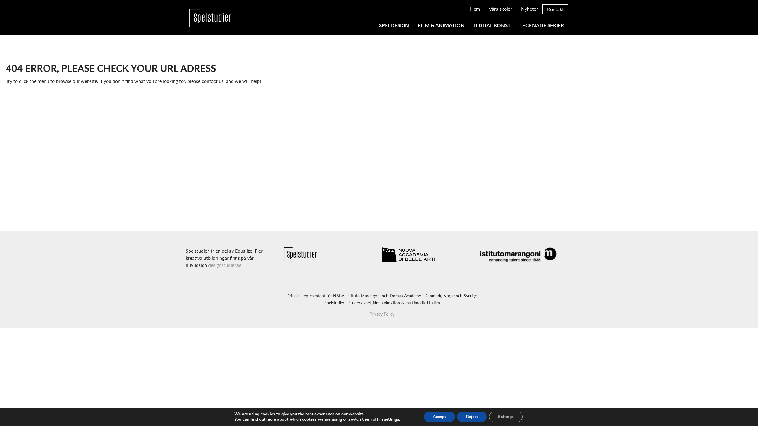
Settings (506, 416)
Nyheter (529, 9)
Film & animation (441, 25)
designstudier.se (224, 265)
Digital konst (491, 25)
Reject (472, 416)
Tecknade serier (541, 25)
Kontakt (555, 9)
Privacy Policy (382, 314)
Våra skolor (500, 9)
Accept (439, 416)
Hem (475, 9)
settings (391, 419)
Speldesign (394, 25)
